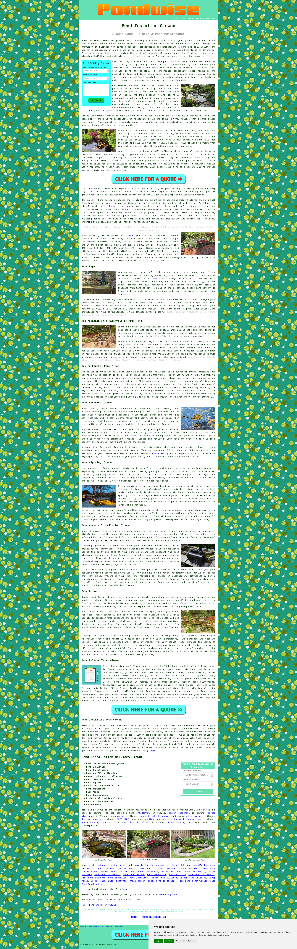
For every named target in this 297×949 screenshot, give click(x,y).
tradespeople (89, 825)
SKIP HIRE (123, 819)
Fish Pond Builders (93, 878)
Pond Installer (167, 868)
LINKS (183, 19)
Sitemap (83, 927)
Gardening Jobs (168, 894)
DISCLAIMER (209, 19)
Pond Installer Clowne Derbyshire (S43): (107, 41)
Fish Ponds (146, 868)
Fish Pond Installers (107, 875)
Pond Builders (190, 868)
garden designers (179, 813)
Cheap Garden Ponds (141, 881)
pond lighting (196, 510)
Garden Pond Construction (117, 871)
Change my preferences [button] (185, 941)
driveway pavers (91, 819)
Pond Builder (106, 868)
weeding (149, 819)
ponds (154, 278)
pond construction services (140, 701)
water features (198, 71)
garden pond (146, 130)
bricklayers (143, 813)
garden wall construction (185, 819)
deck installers (139, 822)
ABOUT (190, 19)
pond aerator (180, 531)
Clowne (130, 235)
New (103, 927)
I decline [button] (168, 941)
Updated (109, 927)
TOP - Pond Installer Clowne (99, 905)
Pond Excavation (195, 871)
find (91, 725)
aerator (162, 561)
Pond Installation (134, 875)
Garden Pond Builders (164, 865)
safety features (169, 92)
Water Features (171, 871)
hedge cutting (176, 822)
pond (165, 61)
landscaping (117, 816)
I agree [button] (158, 941)
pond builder (170, 209)
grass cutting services (96, 822)
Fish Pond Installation (134, 865)
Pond (84, 235)
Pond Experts (119, 927)
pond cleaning (160, 453)
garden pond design (153, 669)
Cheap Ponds (98, 881)
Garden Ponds (127, 868)
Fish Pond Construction (103, 865)
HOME (176, 19)
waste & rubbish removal (155, 816)
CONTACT (199, 19)
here (153, 750)
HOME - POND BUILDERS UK (148, 917)
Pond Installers (148, 871)
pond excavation (195, 672)
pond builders (163, 248)
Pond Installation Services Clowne (112, 757)
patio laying (193, 816)
